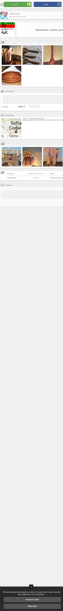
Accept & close (32, 599)
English (14, 4)
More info (32, 606)
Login (45, 4)
